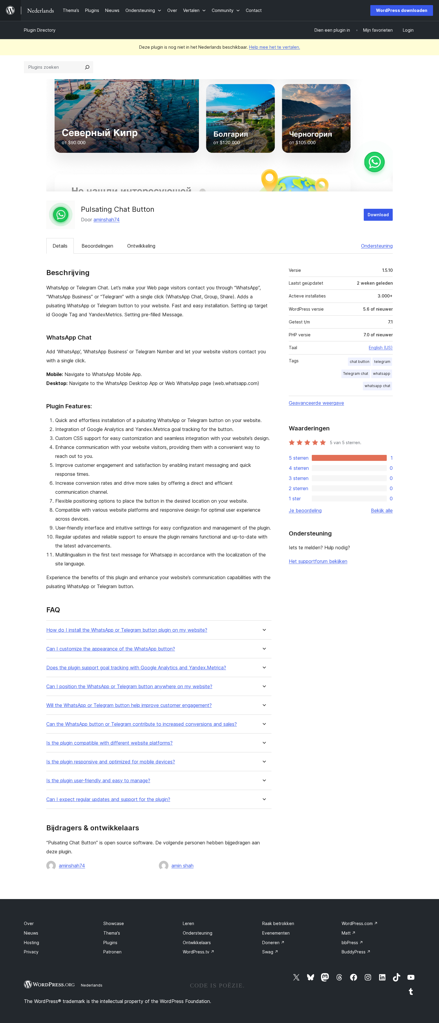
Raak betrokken (278, 923)
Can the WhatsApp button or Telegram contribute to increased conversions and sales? (141, 724)
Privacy (31, 951)
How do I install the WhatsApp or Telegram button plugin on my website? (126, 630)
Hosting (31, 942)
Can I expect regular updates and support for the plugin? (108, 799)
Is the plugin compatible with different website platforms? (109, 743)
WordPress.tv (198, 951)
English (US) (381, 347)
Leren (188, 923)
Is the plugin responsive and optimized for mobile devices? (110, 762)
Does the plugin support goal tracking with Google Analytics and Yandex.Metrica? (136, 668)
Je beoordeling (305, 510)
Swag (270, 951)
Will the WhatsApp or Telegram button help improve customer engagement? (129, 705)
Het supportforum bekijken (318, 561)
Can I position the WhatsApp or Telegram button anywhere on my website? (129, 686)
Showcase (113, 923)
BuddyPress (356, 951)
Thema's (111, 932)
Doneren (273, 942)
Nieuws (31, 932)
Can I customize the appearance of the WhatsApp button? (110, 649)
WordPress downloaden (401, 10)
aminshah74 (106, 220)
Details (60, 246)
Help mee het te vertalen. (274, 47)
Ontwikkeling (141, 246)
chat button (359, 361)
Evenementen (276, 932)
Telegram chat (355, 373)
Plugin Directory (40, 30)
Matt (349, 932)
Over (29, 923)
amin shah (182, 866)
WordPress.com (360, 923)
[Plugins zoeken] (87, 67)
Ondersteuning (377, 246)
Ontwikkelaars (197, 942)
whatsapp (381, 373)
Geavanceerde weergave (316, 403)
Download (378, 214)
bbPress (352, 942)
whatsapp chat (377, 386)
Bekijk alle (382, 510)
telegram (382, 361)
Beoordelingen (97, 246)
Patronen (112, 951)
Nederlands (91, 985)
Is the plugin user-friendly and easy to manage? (98, 780)
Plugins (110, 942)
